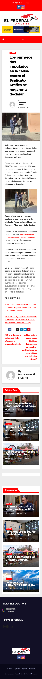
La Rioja (12, 52)
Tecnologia (18, 674)
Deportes (24, 668)
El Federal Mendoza (30, 674)
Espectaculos (9, 674)
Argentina (17, 668)
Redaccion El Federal (23, 104)
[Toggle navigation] (23, 39)
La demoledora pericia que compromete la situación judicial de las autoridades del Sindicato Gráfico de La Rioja (21, 320)
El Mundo (32, 668)
